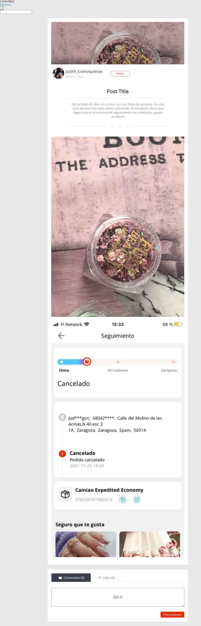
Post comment (172, 614)
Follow (120, 73)
